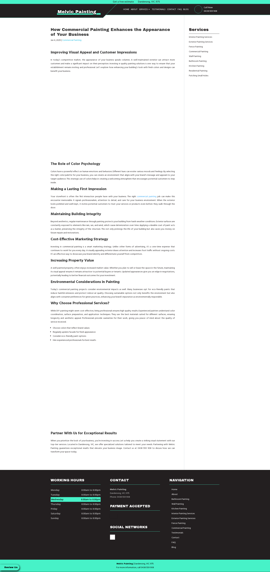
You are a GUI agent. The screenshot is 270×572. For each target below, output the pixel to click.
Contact (171, 9)
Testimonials (158, 9)
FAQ (180, 9)
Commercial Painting (71, 40)
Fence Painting (178, 523)
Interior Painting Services (183, 513)
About (134, 9)
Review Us (11, 567)
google (112, 537)
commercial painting (146, 196)
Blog (186, 9)
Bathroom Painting (180, 499)
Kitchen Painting (179, 509)
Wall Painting (178, 504)
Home (126, 9)
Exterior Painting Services (183, 518)
